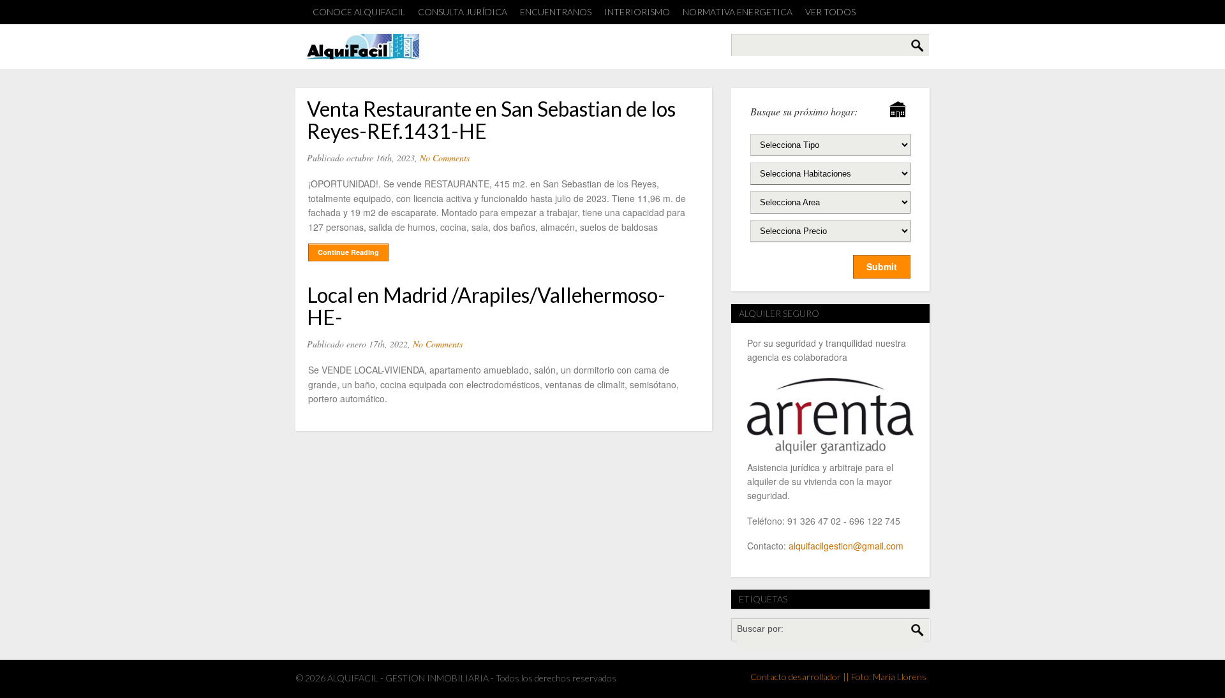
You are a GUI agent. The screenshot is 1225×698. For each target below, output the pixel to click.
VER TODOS (830, 11)
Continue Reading (348, 252)
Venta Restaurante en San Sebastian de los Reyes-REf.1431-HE (491, 119)
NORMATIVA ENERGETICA (737, 11)
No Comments (445, 158)
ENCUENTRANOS (555, 11)
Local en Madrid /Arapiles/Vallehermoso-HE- (486, 306)
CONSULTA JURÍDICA (462, 11)
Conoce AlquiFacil (359, 11)
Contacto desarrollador (795, 676)
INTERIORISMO (637, 11)
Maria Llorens (899, 676)
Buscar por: (760, 628)
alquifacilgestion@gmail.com (846, 545)
